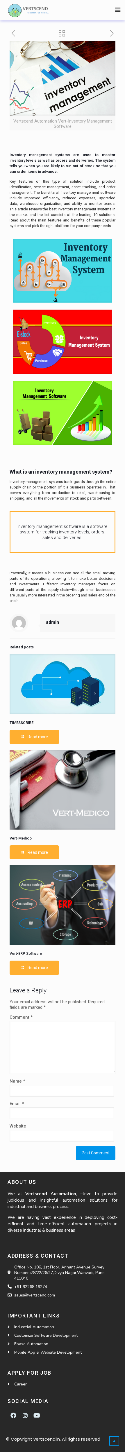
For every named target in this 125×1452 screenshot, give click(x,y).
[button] (118, 10)
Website (18, 1126)
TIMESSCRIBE (21, 722)
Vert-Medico (21, 838)
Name (17, 1081)
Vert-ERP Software (26, 953)
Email (17, 1103)
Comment (21, 1017)
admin (52, 622)
